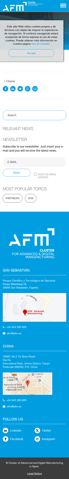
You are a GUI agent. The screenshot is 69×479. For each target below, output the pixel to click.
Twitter (46, 430)
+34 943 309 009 (16, 327)
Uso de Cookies (40, 43)
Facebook (16, 439)
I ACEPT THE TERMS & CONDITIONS (47, 175)
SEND (16, 172)
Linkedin (15, 430)
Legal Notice (34, 473)
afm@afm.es (14, 333)
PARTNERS (12, 198)
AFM (30, 198)
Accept (31, 53)
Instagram (48, 439)
